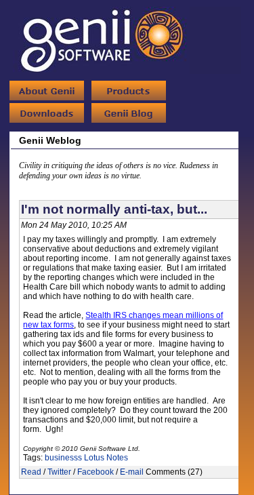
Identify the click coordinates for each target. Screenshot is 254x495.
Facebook (95, 472)
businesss (63, 457)
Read (31, 472)
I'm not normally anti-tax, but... (114, 209)
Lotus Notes (106, 457)
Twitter (59, 472)
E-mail (132, 472)
